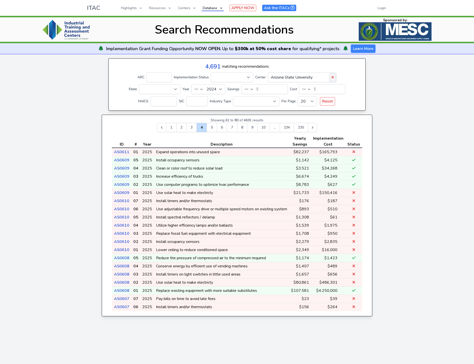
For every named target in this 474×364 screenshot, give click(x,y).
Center (260, 77)
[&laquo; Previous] (161, 127)
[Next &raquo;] (312, 127)
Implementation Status (191, 77)
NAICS (143, 101)
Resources (157, 8)
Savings (233, 89)
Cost (293, 89)
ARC (141, 77)
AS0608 (121, 258)
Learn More (363, 48)
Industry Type (220, 101)
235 (301, 127)
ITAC (93, 8)
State (133, 89)
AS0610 (121, 201)
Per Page (288, 101)
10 (263, 127)
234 (287, 127)
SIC (181, 101)
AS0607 (121, 298)
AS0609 (121, 160)
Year (185, 89)
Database (210, 8)
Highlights (129, 8)
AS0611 (121, 152)
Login (382, 8)
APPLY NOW (243, 8)
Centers (184, 8)
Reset (327, 101)
